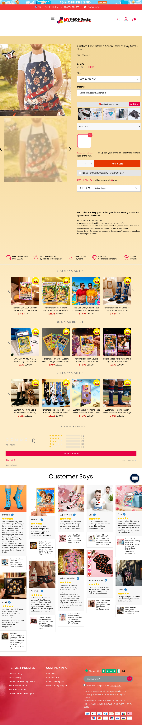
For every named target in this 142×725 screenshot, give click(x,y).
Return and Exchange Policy (22, 681)
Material (81, 86)
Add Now (134, 104)
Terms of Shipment (18, 689)
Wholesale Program (55, 681)
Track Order (93, 7)
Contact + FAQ (15, 673)
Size (79, 73)
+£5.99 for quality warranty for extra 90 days (103, 173)
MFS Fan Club (52, 677)
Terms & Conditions (18, 685)
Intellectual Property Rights (21, 693)
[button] (10, 296)
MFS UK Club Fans (85, 180)
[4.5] (102, 670)
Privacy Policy (15, 677)
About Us (50, 673)
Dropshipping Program (56, 685)
